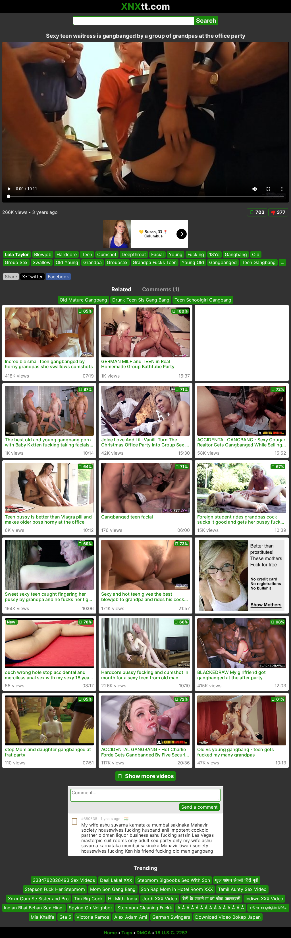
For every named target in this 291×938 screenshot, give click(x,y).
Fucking (196, 254)
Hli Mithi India (122, 898)
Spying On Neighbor (90, 907)
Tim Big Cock (88, 898)
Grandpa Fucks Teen (154, 262)
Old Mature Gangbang (83, 300)
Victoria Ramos (92, 917)
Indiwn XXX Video (264, 898)
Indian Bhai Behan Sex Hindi (34, 907)
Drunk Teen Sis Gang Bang (140, 300)
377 (281, 212)
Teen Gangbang (259, 262)
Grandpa (92, 262)
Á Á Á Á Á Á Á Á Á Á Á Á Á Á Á (210, 907)
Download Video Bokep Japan (228, 917)
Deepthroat (134, 254)
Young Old (193, 262)
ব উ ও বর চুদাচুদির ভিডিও (268, 907)
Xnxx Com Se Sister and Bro (38, 898)
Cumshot (107, 254)
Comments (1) (161, 289)
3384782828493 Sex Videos (64, 880)
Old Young (67, 262)
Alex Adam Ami (130, 917)
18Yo (214, 254)
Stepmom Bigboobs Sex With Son (173, 880)
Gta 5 (65, 917)
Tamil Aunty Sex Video (242, 889)
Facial (157, 254)
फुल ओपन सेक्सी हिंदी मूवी (236, 880)
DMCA (143, 932)
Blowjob (42, 254)
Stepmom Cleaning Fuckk (144, 907)
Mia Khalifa (42, 917)
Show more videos (149, 776)
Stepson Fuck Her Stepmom (55, 889)
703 (260, 212)
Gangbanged (223, 262)
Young (175, 254)
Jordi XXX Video (159, 898)
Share (11, 276)
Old (255, 254)
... (282, 262)
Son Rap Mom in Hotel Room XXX (177, 889)
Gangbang (236, 254)
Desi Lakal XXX (116, 880)
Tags (126, 932)
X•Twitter (32, 276)
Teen (87, 254)
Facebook (58, 276)
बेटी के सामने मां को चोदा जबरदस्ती (211, 898)
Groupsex (117, 262)
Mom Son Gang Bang (113, 889)
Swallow (42, 262)
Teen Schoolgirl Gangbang (202, 300)
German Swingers (171, 917)
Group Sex (16, 262)
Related (121, 289)
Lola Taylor (17, 254)
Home (110, 932)
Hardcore (67, 254)
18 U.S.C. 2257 (171, 932)
